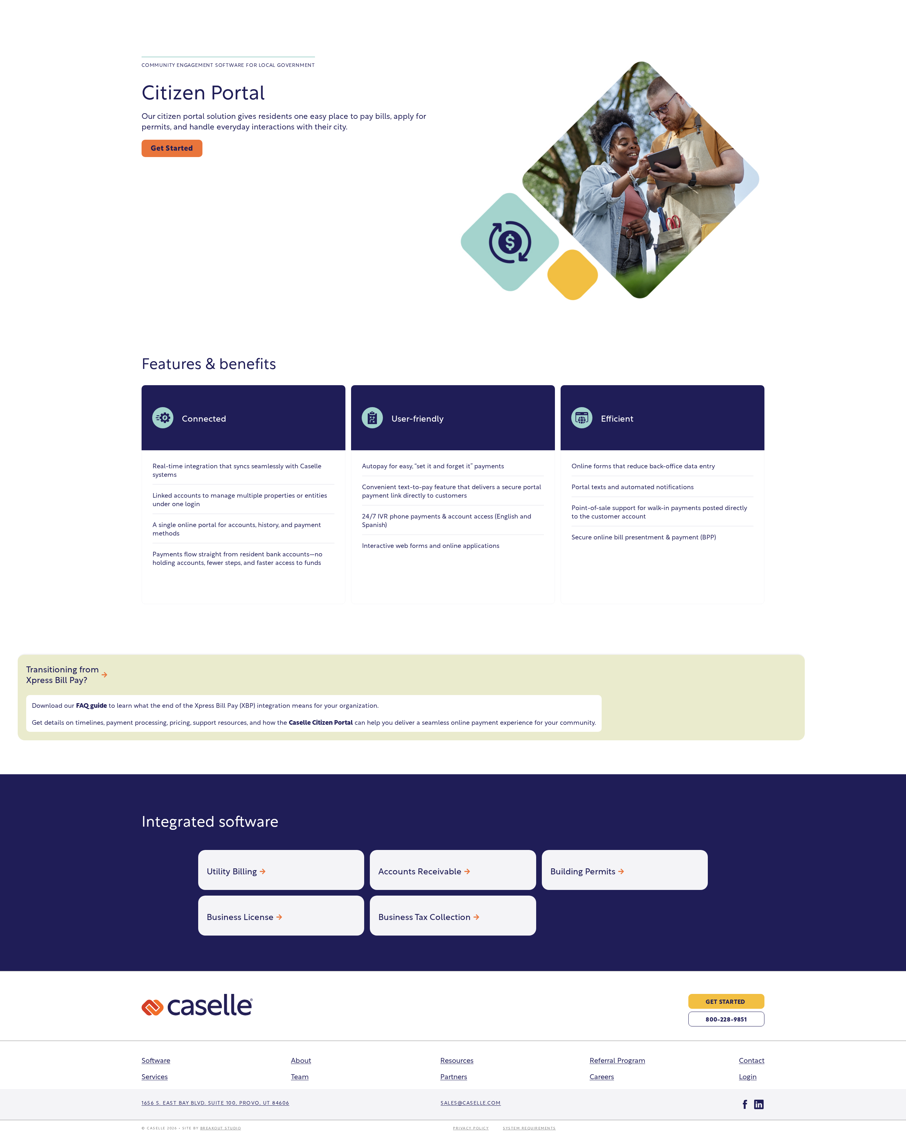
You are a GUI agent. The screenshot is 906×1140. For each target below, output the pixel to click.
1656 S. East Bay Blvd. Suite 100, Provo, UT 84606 (215, 1102)
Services (155, 1076)
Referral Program (617, 1059)
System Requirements (529, 1127)
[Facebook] (745, 1104)
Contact (751, 1059)
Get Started (172, 147)
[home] (197, 1004)
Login (748, 1076)
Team (300, 1076)
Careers (602, 1076)
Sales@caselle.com (471, 1102)
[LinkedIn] (758, 1104)
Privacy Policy (471, 1127)
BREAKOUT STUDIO (220, 1127)
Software (156, 1059)
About (301, 1059)
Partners (453, 1076)
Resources (457, 1059)
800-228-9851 (726, 1018)
